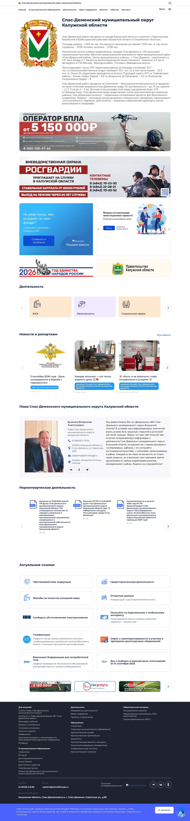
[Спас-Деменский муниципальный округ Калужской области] (38, 43)
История (22, 755)
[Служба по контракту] (50, 686)
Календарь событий (28, 721)
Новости (104, 10)
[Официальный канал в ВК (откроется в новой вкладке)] (161, 784)
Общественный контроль (135, 707)
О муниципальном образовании (44, 10)
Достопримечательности (30, 758)
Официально (77, 723)
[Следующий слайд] (169, 229)
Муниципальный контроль (83, 752)
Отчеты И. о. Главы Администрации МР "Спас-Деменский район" (40, 717)
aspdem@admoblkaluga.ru (56, 787)
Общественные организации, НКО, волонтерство (140, 715)
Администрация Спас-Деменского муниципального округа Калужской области (94, 386)
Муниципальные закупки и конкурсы (88, 742)
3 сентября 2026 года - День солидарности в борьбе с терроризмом (47, 379)
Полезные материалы (28, 728)
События (114, 10)
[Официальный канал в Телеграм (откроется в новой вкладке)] (153, 784)
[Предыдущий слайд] (98, 229)
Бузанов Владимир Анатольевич (80, 424)
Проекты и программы (82, 717)
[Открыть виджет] (181, 812)
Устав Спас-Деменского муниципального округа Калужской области (38, 772)
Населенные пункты (28, 768)
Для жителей (25, 707)
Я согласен (164, 810)
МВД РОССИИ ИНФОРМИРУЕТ (44, 387)
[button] (168, 308)
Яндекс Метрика (70, 809)
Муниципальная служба (82, 732)
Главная (22, 10)
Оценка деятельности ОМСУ (137, 719)
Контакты (126, 10)
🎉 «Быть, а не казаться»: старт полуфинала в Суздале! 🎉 (138, 378)
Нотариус (23, 743)
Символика (23, 752)
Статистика (76, 726)
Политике (21, 814)
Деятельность (70, 10)
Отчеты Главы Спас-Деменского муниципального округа (33, 711)
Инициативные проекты (135, 710)
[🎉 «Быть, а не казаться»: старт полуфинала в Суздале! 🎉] (139, 355)
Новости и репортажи (29, 725)
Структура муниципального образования (90, 729)
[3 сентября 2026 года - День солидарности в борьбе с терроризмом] (50, 355)
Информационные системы (84, 748)
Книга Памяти (25, 761)
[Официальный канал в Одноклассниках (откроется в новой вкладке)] (168, 784)
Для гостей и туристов (29, 765)
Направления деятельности (84, 710)
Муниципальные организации (85, 735)
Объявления (24, 734)
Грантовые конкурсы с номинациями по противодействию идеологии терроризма (39, 738)
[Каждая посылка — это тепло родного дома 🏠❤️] (95, 355)
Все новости (164, 335)
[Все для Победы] (139, 686)
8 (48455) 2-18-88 (26, 787)
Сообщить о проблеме (39, 241)
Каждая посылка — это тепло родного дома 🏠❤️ (93, 378)
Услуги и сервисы (27, 731)
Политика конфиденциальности (111, 784)
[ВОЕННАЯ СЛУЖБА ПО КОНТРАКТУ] (95, 131)
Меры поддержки (88, 10)
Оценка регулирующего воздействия (89, 745)
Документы (76, 739)
